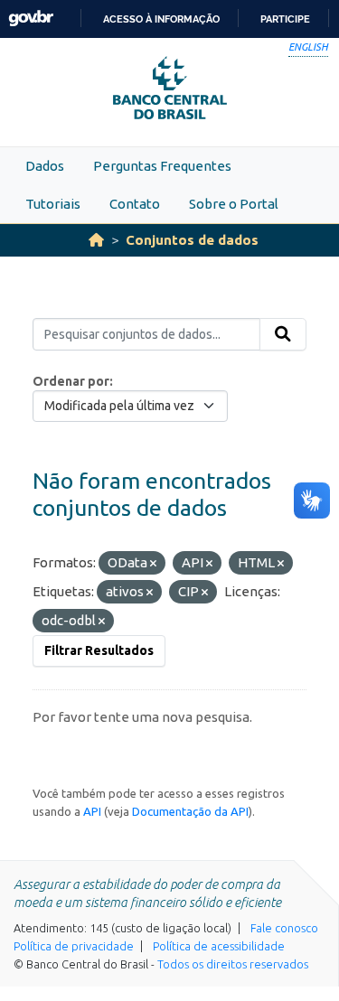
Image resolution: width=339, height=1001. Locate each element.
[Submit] (282, 334)
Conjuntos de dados (192, 240)
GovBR (30, 18)
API (92, 811)
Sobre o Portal (233, 203)
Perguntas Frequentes (162, 165)
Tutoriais (52, 203)
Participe (285, 19)
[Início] (96, 240)
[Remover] (153, 563)
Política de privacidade (74, 946)
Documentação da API (190, 811)
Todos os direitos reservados (232, 964)
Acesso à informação (161, 19)
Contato (134, 203)
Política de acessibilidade (219, 946)
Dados (44, 165)
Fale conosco (284, 927)
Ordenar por (71, 381)
